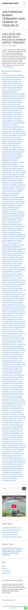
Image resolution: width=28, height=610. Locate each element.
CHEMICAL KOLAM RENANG (10, 532)
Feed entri (5, 568)
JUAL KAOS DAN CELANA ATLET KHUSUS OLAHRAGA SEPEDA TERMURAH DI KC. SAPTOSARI (12, 437)
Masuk (4, 566)
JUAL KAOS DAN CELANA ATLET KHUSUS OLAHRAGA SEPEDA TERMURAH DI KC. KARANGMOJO (12, 387)
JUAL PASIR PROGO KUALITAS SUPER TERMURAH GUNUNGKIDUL (12, 553)
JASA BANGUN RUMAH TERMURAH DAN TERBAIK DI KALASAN (14, 137)
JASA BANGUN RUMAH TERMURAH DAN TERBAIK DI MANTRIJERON (11, 160)
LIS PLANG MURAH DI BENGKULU (11, 530)
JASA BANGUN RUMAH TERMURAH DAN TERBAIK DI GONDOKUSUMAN (12, 116)
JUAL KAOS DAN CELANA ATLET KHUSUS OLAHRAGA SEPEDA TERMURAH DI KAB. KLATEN (14, 327)
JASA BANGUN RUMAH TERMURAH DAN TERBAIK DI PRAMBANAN (11, 209)
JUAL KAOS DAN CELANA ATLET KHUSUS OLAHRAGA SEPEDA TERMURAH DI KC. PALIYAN (14, 402)
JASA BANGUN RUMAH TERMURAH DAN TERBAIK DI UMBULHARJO (13, 247)
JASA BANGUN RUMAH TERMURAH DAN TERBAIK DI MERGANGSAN (13, 164)
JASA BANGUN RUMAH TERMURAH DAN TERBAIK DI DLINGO (12, 102)
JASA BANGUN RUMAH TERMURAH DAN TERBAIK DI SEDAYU (12, 220)
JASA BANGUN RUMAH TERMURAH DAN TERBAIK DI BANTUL (11, 83)
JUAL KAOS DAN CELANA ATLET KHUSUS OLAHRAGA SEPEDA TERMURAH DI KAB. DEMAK (14, 309)
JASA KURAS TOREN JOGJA (10, 534)
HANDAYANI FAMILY (10, 3)
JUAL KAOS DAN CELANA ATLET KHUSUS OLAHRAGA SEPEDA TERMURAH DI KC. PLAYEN (14, 416)
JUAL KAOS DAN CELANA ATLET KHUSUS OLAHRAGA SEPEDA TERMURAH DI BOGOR (13, 259)
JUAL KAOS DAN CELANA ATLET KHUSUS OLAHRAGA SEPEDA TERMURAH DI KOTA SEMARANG (13, 462)
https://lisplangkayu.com (8, 600)
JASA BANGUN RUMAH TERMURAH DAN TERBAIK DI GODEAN (12, 112)
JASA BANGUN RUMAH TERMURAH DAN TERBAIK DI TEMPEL (13, 240)
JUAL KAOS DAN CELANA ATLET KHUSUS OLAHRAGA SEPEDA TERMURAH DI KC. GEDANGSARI (13, 377)
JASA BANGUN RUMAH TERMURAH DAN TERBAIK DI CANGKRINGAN (11, 92)
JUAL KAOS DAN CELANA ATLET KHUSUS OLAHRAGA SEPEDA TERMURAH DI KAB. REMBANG (14, 346)
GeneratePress (14, 607)
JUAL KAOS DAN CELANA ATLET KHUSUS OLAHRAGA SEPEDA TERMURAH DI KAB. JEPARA (12, 317)
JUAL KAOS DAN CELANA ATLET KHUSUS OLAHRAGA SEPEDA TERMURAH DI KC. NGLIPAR (12, 398)
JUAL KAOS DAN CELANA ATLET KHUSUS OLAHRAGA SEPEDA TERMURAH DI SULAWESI (12, 466)
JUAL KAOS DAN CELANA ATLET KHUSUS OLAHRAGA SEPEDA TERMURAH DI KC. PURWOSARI (12, 426)
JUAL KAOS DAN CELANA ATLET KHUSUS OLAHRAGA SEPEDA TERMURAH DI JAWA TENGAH (13, 284)
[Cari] (24, 488)
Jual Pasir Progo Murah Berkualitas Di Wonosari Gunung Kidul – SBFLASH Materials (12, 549)
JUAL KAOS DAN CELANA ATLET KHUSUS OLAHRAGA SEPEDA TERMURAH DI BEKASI (13, 255)
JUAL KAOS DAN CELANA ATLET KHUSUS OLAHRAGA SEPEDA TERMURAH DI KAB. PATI (13, 342)
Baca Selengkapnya (8, 67)
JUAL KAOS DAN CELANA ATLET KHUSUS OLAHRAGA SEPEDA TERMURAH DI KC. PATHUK (13, 412)
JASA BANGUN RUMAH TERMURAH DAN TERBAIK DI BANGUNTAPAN (13, 79)
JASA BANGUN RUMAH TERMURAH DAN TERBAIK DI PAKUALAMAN (11, 195)
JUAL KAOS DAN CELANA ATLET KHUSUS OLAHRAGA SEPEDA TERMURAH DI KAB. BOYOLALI (13, 302)
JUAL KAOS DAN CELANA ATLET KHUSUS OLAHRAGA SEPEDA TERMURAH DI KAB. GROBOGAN (13, 313)
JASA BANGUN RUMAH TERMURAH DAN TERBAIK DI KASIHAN (12, 141)
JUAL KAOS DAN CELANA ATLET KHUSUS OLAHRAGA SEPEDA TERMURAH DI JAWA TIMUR (12, 288)
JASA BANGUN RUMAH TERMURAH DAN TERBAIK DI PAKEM (13, 191)
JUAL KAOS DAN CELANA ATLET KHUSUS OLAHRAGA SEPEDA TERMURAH (14, 38)
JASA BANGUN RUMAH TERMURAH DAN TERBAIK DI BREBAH (12, 87)
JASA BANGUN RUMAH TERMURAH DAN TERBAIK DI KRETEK (12, 156)
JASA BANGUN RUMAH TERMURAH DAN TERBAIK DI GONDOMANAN (12, 120)
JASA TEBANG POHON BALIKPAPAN (12, 537)
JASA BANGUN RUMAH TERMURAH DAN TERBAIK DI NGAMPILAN (12, 180)
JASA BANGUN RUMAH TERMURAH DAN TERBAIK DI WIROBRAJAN (14, 251)
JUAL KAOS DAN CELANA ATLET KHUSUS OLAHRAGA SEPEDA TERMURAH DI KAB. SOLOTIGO (13, 356)
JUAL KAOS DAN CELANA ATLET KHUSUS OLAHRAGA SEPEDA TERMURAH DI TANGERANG (12, 476)
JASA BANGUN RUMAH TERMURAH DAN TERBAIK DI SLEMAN (12, 230)
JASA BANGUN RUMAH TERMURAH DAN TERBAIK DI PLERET (13, 205)
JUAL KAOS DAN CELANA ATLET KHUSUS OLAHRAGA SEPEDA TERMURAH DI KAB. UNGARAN (14, 367)
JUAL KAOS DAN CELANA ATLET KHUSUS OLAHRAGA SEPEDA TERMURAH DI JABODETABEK (13, 269)
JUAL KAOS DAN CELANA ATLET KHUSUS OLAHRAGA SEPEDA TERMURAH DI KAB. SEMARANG (14, 352)
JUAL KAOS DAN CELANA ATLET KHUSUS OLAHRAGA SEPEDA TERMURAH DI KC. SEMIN (14, 447)
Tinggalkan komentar (9, 480)
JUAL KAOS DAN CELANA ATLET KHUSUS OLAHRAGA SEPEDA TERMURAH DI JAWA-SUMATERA (13, 298)
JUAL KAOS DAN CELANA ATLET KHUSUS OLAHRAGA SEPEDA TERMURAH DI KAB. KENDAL (14, 323)
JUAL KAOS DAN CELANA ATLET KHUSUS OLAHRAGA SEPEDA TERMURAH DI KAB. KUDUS (12, 331)
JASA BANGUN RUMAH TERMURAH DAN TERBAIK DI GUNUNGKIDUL (13, 125)
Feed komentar (6, 570)
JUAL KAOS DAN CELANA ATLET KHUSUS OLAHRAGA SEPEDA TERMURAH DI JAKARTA (12, 273)
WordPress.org (6, 573)
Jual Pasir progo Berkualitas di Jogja (12, 527)
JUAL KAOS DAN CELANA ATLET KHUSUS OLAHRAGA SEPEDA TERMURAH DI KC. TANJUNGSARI (13, 451)
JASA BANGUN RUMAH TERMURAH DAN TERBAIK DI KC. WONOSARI (11, 145)
